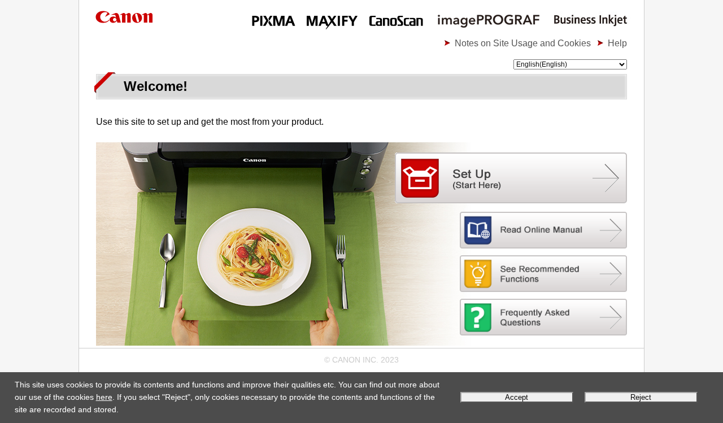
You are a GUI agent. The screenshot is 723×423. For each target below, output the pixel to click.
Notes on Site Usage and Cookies (523, 43)
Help (617, 43)
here (104, 397)
